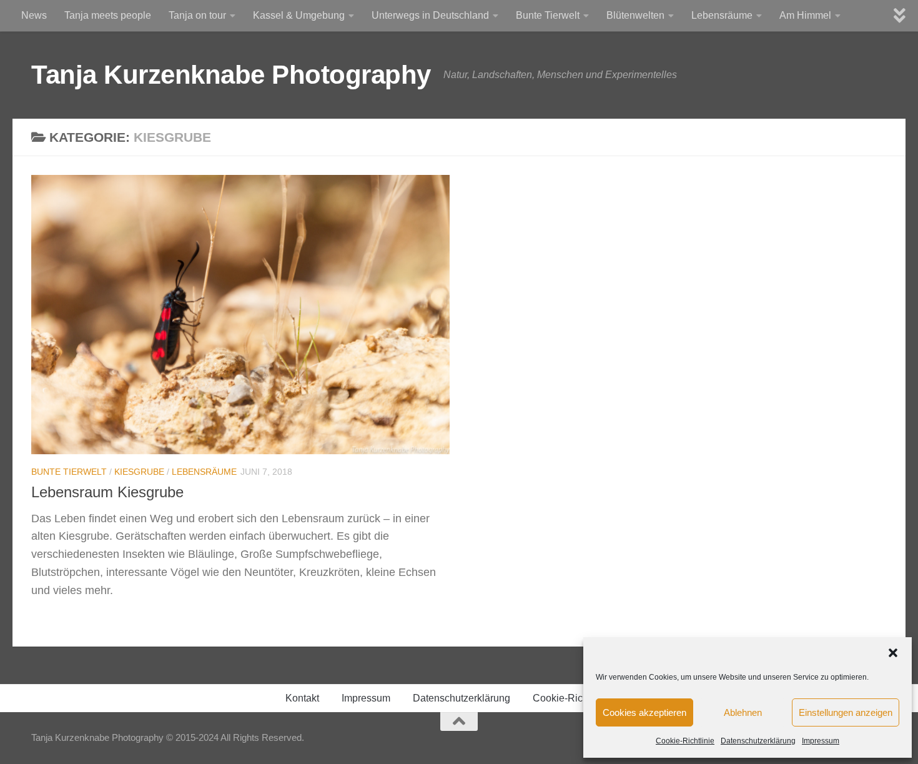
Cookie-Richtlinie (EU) (583, 698)
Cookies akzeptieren (644, 712)
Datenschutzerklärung (758, 741)
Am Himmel (805, 15)
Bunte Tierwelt (548, 15)
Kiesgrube (139, 472)
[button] (893, 653)
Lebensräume (722, 15)
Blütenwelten (635, 15)
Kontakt (302, 698)
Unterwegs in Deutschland (430, 15)
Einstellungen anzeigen (845, 712)
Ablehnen (743, 712)
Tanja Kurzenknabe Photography (231, 74)
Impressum (820, 741)
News (34, 15)
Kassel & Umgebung (299, 15)
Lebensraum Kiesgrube (107, 492)
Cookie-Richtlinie (685, 741)
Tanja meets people (107, 15)
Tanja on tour (197, 15)
